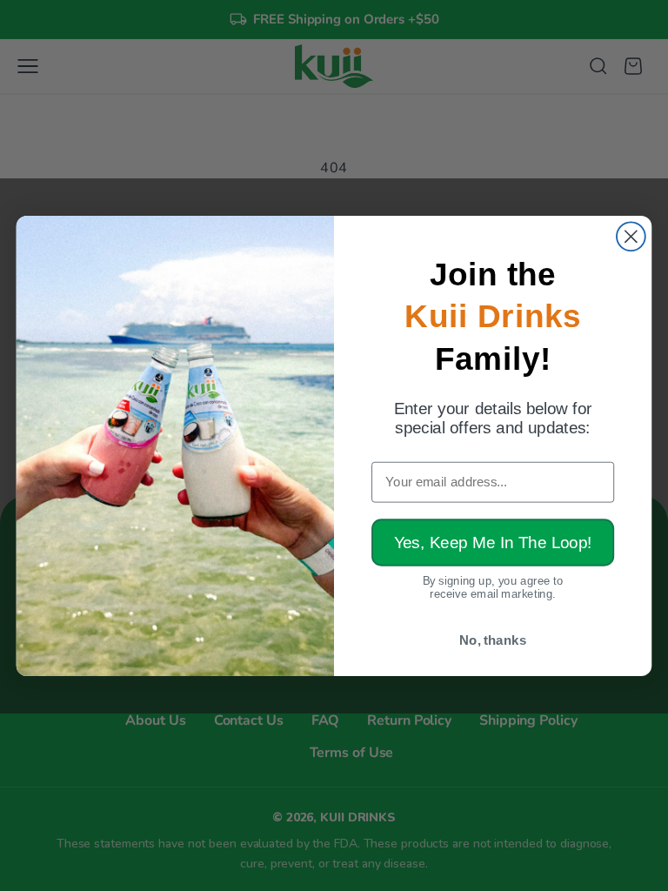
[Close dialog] (631, 236)
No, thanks (492, 639)
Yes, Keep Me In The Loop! (493, 542)
